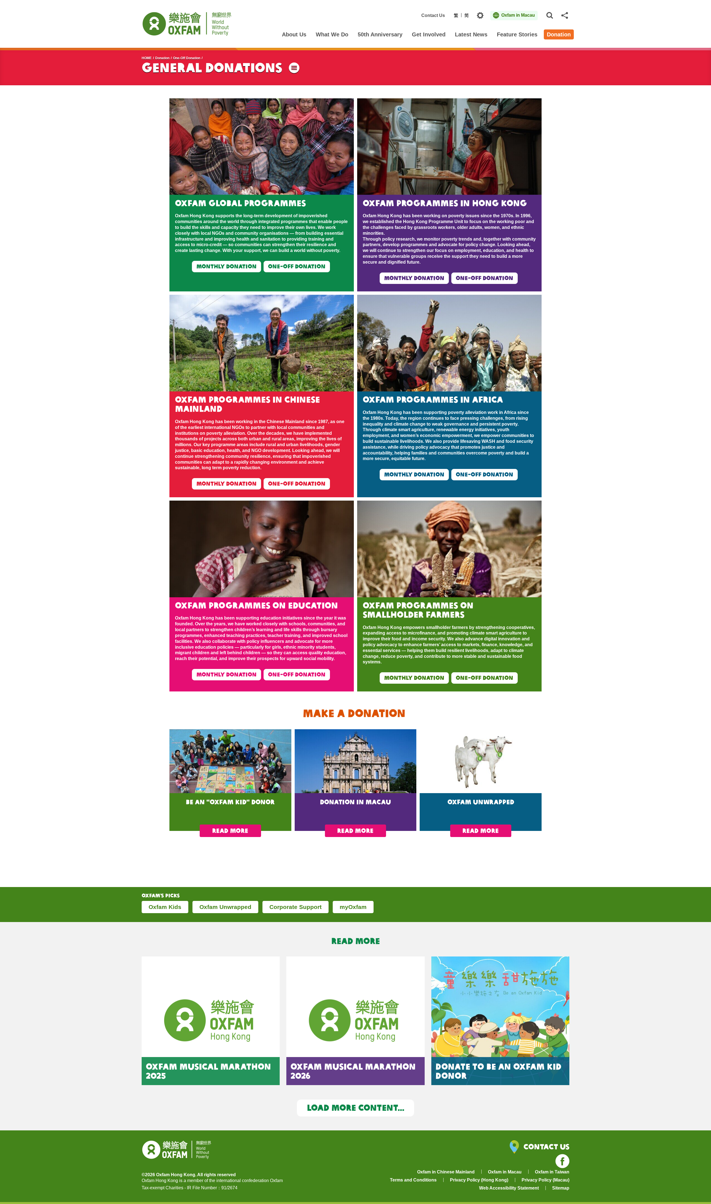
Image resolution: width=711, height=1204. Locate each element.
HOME (147, 58)
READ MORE (230, 831)
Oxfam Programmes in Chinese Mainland (247, 404)
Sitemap (560, 1188)
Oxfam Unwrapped (225, 907)
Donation (162, 58)
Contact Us (433, 15)
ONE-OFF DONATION (297, 266)
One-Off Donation (186, 58)
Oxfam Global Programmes (240, 203)
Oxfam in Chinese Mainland (446, 1172)
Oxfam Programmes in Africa (434, 399)
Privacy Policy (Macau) (545, 1180)
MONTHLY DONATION (226, 266)
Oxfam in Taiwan (552, 1172)
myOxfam (353, 907)
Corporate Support (295, 907)
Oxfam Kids (165, 907)
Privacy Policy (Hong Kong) (479, 1180)
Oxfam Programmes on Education (256, 605)
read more (355, 831)
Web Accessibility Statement (509, 1188)
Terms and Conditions (413, 1180)
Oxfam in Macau (505, 1172)
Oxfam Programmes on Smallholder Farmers (418, 610)
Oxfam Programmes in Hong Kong (446, 203)
